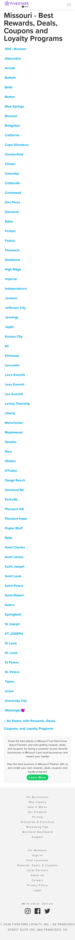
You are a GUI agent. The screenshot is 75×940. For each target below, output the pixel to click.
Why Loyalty (37, 802)
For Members (37, 850)
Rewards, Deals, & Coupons (37, 865)
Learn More (37, 777)
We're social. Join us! (37, 903)
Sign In (37, 855)
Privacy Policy (37, 885)
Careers (37, 880)
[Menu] (69, 4)
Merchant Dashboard (37, 832)
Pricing (37, 817)
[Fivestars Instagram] (28, 911)
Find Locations (37, 860)
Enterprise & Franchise (37, 822)
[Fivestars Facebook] (38, 911)
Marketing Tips (37, 827)
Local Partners (37, 870)
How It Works (37, 807)
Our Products (37, 812)
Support (37, 837)
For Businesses (37, 797)
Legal (37, 890)
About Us (37, 875)
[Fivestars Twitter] (47, 911)
